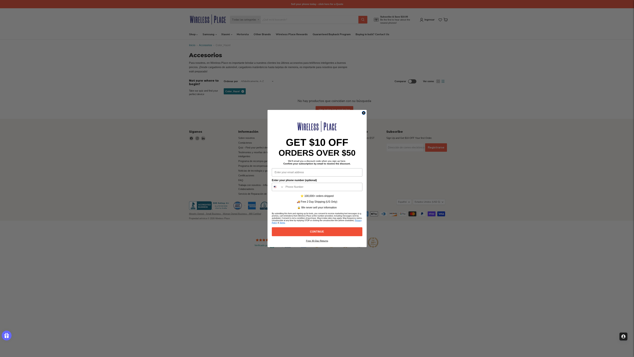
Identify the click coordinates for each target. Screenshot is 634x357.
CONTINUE (317, 231)
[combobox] (278, 187)
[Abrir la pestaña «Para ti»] (623, 336)
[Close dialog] (363, 113)
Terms (282, 223)
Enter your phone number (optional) (294, 180)
